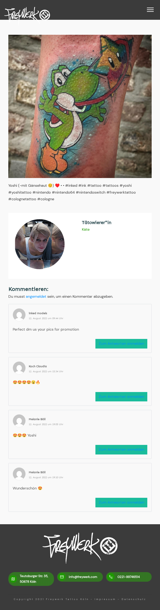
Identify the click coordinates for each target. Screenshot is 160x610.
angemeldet (36, 296)
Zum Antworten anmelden (121, 343)
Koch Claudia (38, 366)
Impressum (105, 599)
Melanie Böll (37, 419)
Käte (86, 229)
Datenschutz (134, 599)
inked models (38, 313)
